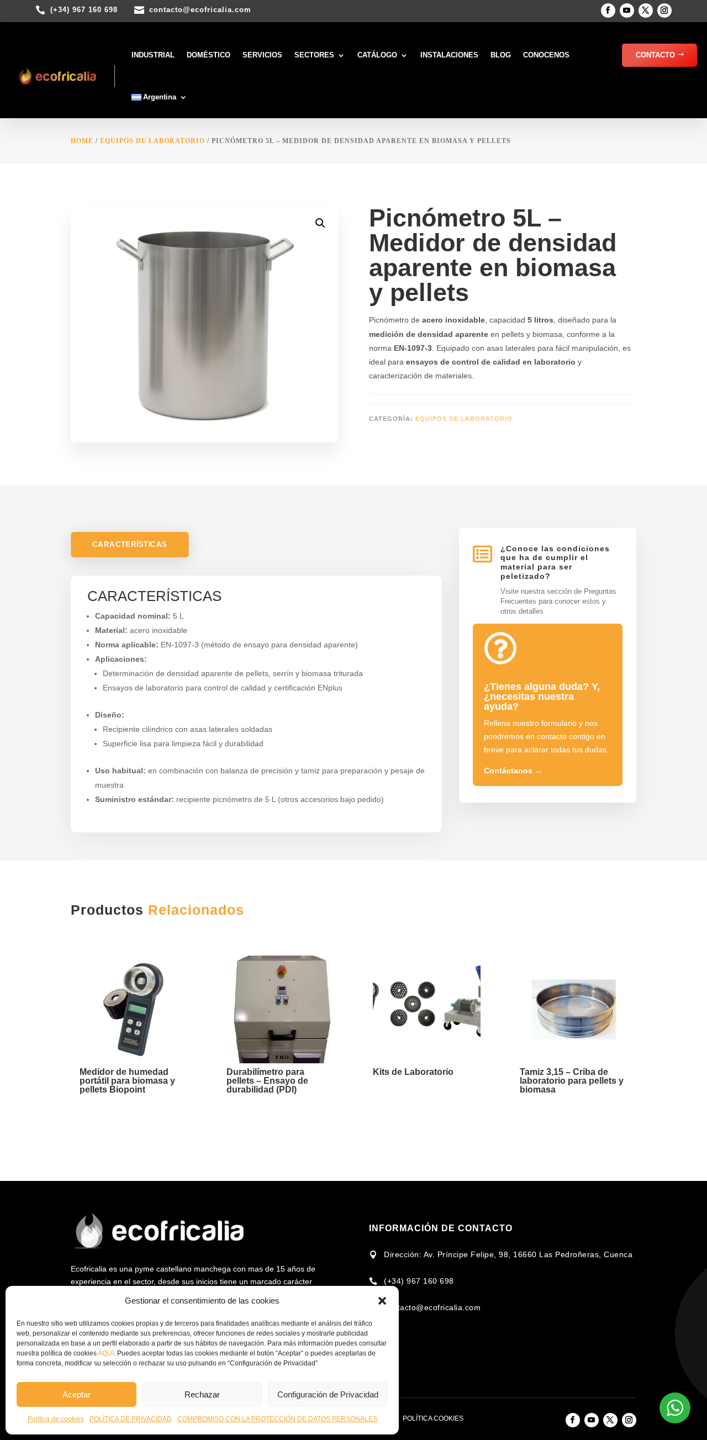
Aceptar (76, 1394)
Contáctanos (513, 770)
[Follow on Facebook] (608, 10)
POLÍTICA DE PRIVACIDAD (130, 1419)
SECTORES (314, 55)
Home (82, 141)
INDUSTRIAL (153, 55)
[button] (382, 1300)
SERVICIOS (262, 55)
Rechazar (202, 1394)
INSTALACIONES (449, 55)
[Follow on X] (646, 10)
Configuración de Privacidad (327, 1394)
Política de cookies (56, 1419)
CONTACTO (655, 55)
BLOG (500, 55)
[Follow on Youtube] (627, 10)
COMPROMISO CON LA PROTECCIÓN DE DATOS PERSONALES (277, 1419)
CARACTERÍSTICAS (129, 544)
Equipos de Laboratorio (152, 141)
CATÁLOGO (377, 55)
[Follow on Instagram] (664, 10)
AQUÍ (106, 1353)
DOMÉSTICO (208, 55)
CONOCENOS (546, 55)
